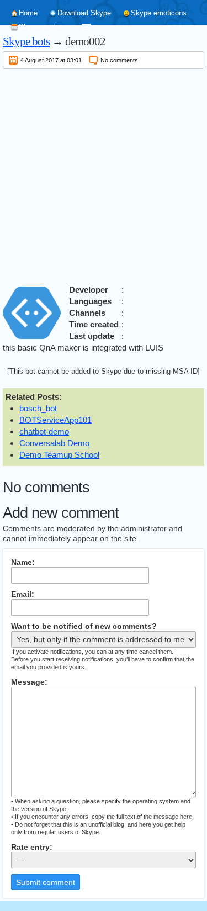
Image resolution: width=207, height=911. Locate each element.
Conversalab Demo (54, 443)
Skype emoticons (159, 13)
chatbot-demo (44, 431)
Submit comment (45, 882)
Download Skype (84, 13)
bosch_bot (38, 408)
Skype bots (26, 41)
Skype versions (43, 27)
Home (28, 13)
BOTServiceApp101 (55, 420)
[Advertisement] (103, 174)
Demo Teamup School (59, 454)
